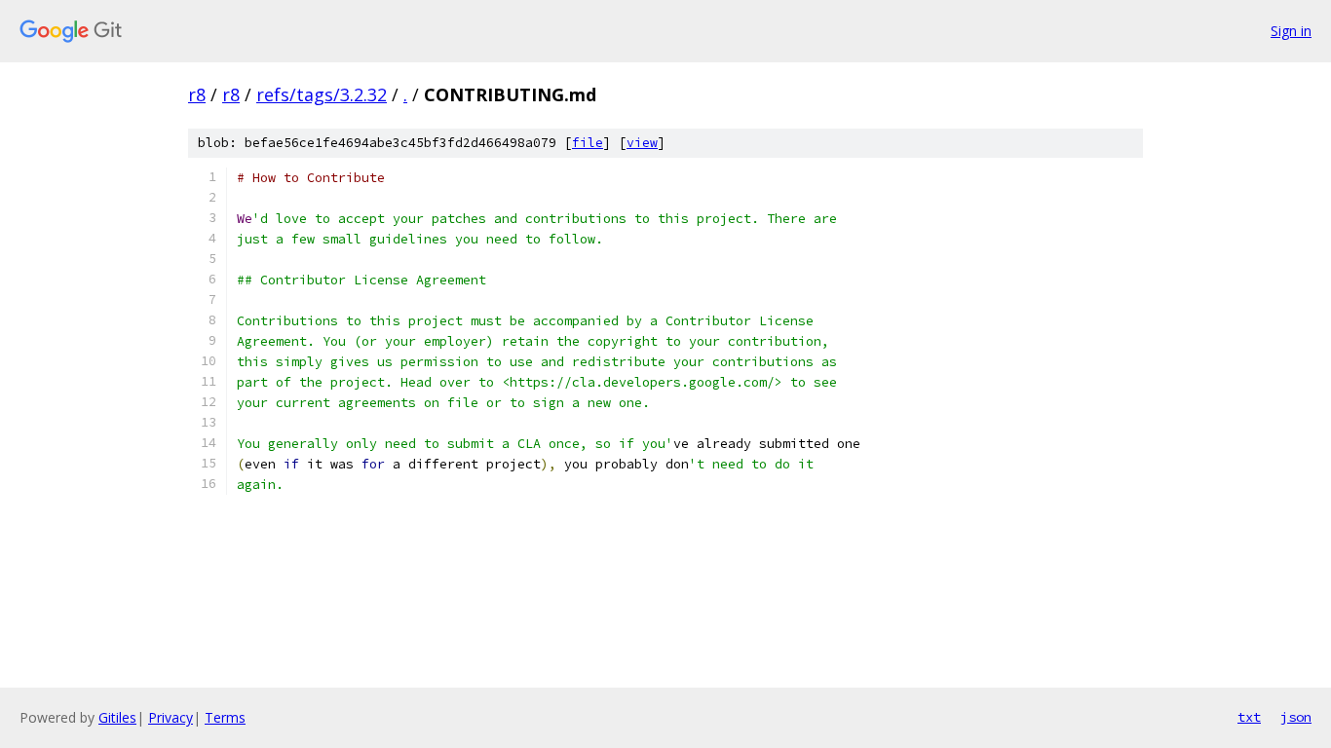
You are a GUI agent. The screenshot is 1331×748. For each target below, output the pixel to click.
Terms (225, 717)
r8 (197, 94)
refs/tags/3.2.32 (321, 94)
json (1296, 717)
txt (1249, 717)
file (587, 142)
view (642, 142)
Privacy (170, 717)
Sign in (1291, 30)
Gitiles (117, 717)
